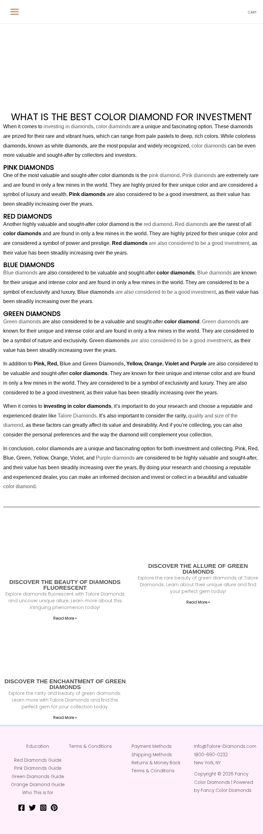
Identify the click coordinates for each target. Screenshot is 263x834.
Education (37, 746)
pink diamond (164, 175)
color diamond (19, 486)
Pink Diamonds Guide (38, 768)
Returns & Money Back (156, 763)
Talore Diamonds (77, 415)
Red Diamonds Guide (38, 760)
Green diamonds (22, 321)
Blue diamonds (20, 272)
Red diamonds (191, 224)
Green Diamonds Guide (38, 777)
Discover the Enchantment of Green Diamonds (65, 684)
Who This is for (37, 793)
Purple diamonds (115, 458)
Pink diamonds (199, 175)
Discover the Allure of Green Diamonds (198, 569)
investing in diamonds (68, 126)
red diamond (158, 224)
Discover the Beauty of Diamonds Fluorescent (65, 585)
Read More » (65, 618)
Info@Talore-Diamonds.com (225, 746)
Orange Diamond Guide (38, 785)
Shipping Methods (152, 755)
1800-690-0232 (211, 755)
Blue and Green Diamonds (92, 363)
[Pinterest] (54, 807)
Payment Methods (152, 746)
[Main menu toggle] (14, 12)
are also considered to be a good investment (198, 243)
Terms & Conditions (90, 746)
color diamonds (113, 126)
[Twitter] (32, 807)
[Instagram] (43, 807)
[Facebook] (21, 807)
